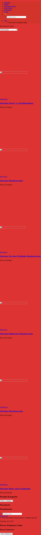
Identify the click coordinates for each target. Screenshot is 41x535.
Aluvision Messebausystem (11, 181)
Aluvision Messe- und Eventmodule (15, 489)
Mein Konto (8, 8)
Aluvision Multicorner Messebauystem (16, 334)
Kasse (6, 12)
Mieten (6, 4)
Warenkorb (8, 10)
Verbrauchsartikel (10, 6)
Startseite (7, 2)
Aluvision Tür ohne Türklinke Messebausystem (20, 256)
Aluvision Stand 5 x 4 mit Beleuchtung (16, 103)
